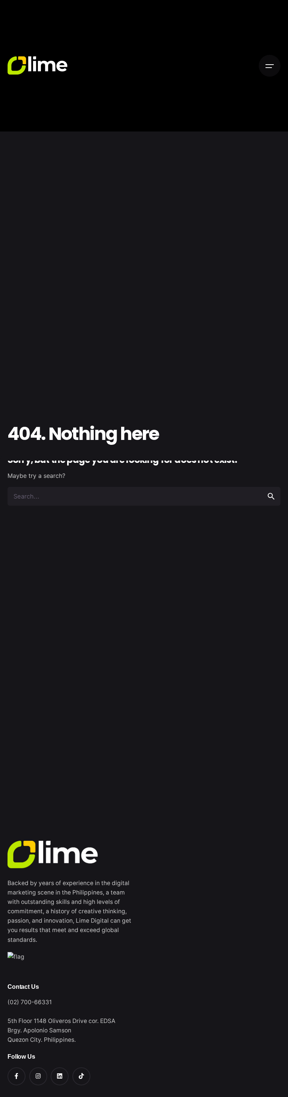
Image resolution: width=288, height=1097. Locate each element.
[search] (271, 496)
